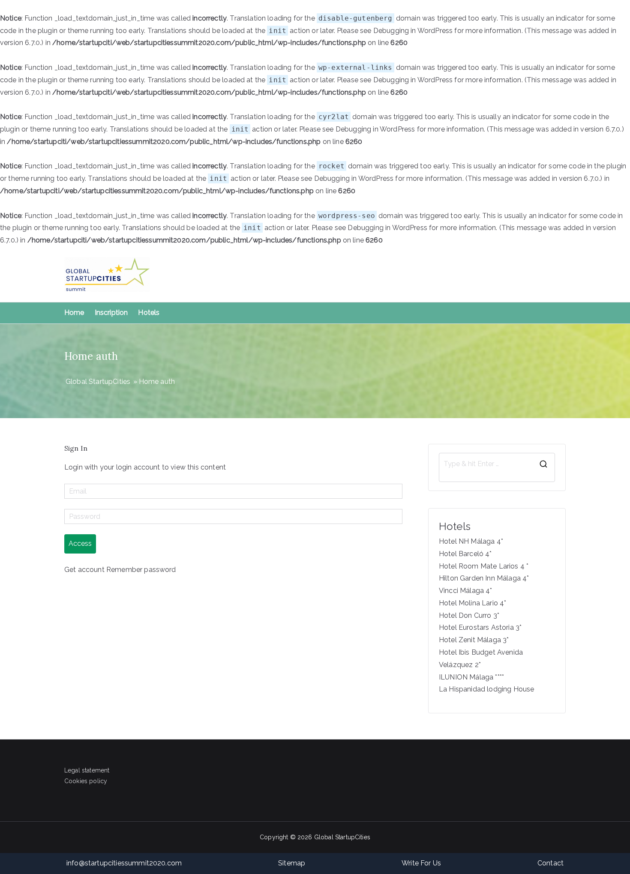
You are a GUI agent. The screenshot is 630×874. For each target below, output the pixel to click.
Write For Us (421, 863)
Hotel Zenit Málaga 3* (474, 640)
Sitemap (291, 863)
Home (74, 312)
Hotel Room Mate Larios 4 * (483, 566)
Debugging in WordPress (413, 31)
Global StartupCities (342, 837)
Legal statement (86, 770)
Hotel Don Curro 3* (469, 615)
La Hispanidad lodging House (486, 689)
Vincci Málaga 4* (465, 591)
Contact (550, 863)
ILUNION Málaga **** (471, 677)
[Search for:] (497, 464)
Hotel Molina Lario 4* (472, 603)
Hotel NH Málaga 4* (471, 541)
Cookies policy (85, 781)
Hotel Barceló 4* (465, 554)
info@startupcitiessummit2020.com (124, 863)
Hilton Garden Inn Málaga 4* (484, 578)
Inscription (111, 312)
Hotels (148, 312)
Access (80, 543)
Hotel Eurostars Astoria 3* (480, 627)
